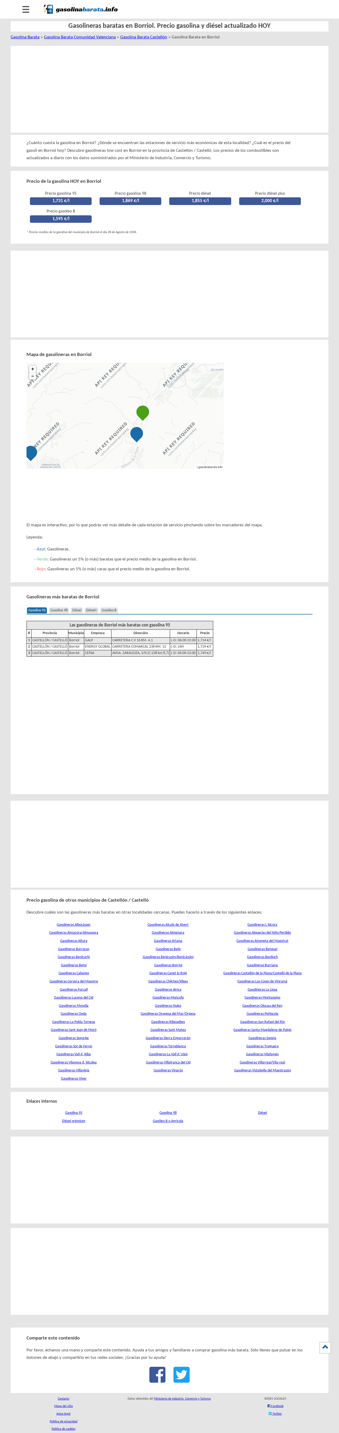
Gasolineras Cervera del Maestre (74, 981)
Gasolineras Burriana (262, 965)
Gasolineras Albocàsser (74, 925)
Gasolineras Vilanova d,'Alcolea (74, 1062)
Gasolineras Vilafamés (262, 1054)
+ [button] (32, 369)
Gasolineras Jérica (168, 989)
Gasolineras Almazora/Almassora (73, 932)
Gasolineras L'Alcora (262, 925)
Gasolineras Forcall (74, 989)
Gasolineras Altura (73, 941)
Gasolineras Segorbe (74, 1038)
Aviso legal (63, 1414)
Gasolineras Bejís (168, 949)
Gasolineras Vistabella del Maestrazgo (262, 1070)
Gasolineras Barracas (73, 949)
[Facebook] (157, 1380)
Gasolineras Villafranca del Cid (168, 1062)
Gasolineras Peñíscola (262, 1014)
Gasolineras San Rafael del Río (262, 1022)
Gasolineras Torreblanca (168, 1046)
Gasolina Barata (25, 37)
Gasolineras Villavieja (73, 1070)
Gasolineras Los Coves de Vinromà (262, 981)
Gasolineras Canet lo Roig (168, 973)
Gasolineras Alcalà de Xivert (168, 925)
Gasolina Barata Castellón (143, 37)
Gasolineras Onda (74, 1014)
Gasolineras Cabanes (74, 973)
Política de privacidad (63, 1421)
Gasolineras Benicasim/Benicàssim (168, 957)
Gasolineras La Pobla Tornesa (73, 1022)
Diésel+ (91, 610)
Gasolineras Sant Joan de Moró (73, 1030)
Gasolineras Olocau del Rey (262, 1006)
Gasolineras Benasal (262, 949)
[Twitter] (181, 1380)
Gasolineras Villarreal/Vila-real (262, 1062)
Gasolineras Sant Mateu (168, 1030)
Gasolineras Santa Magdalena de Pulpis (262, 1030)
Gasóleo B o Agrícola (168, 1121)
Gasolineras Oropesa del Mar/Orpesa (168, 1014)
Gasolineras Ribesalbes (168, 1022)
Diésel (76, 610)
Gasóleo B (109, 610)
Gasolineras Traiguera (262, 1046)
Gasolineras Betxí (74, 965)
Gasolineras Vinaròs (168, 1070)
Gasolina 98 (59, 610)
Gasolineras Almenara (168, 932)
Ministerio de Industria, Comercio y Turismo (182, 1398)
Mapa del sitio (63, 1406)
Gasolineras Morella (73, 1006)
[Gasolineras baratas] (81, 15)
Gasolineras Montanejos (262, 997)
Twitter (277, 1414)
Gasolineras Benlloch (262, 957)
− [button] (32, 376)
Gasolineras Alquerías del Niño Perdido (262, 932)
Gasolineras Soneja (262, 1038)
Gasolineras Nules (168, 1006)
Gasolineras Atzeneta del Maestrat (262, 941)
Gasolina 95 (37, 610)
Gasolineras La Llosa (262, 989)
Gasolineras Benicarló (74, 957)
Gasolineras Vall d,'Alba (73, 1054)
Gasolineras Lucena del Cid (73, 997)
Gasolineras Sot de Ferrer (73, 1046)
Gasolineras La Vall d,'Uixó (168, 1054)
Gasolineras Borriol (168, 965)
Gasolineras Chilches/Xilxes (168, 981)
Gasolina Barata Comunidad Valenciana (80, 37)
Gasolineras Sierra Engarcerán (168, 1038)
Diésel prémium (73, 1121)
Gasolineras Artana (168, 941)
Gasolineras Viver (74, 1078)
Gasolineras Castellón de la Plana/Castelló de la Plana (262, 973)
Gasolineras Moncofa (168, 997)
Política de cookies (63, 1429)
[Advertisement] (163, 89)
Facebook (276, 1406)
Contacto (63, 1398)
